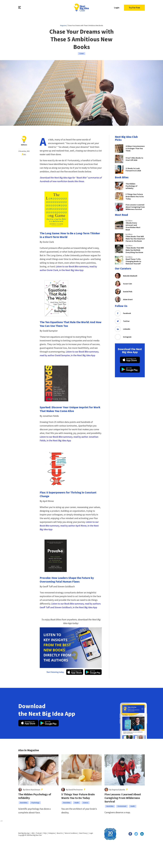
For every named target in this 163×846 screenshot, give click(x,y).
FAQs (45, 833)
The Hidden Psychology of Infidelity (34, 796)
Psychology (35, 803)
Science (85, 803)
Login (116, 7)
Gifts (32, 833)
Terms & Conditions (70, 833)
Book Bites (23, 803)
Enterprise (51, 833)
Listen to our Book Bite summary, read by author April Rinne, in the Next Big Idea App (69, 525)
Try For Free (134, 7)
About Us (60, 833)
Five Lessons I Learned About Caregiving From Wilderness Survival (123, 798)
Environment (122, 806)
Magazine (63, 25)
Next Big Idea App (23, 833)
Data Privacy (83, 833)
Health (77, 803)
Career (81, 53)
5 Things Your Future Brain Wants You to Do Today (78, 796)
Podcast (38, 833)
